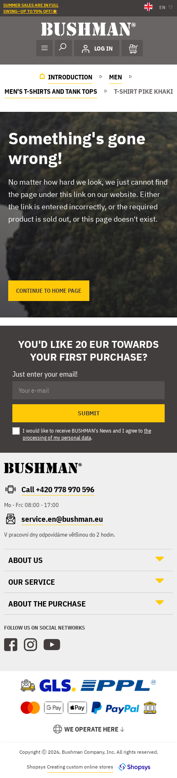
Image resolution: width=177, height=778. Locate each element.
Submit (89, 413)
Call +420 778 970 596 (57, 489)
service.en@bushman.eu (62, 519)
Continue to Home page (49, 290)
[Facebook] (10, 645)
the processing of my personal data (87, 434)
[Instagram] (30, 645)
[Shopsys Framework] (132, 767)
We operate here (91, 729)
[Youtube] (52, 645)
